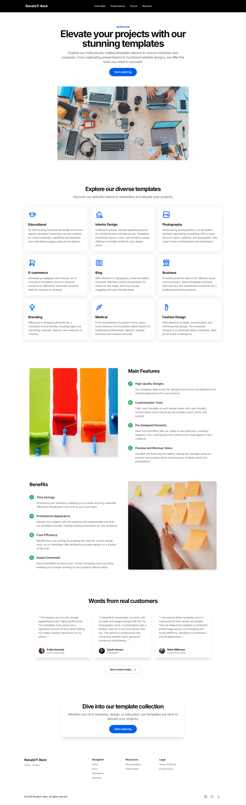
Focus (133, 6)
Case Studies (132, 769)
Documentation (133, 764)
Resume (147, 6)
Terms (27, 765)
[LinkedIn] (205, 796)
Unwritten (100, 6)
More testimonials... (121, 669)
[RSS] (218, 796)
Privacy (36, 765)
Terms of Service (167, 764)
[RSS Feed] (218, 6)
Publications (118, 6)
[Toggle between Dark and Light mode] (212, 6)
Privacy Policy (166, 769)
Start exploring (123, 72)
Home (95, 764)
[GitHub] (212, 796)
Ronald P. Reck (35, 760)
